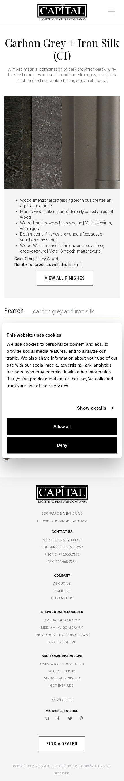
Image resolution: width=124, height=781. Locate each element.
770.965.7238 (69, 554)
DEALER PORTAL (62, 642)
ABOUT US (62, 584)
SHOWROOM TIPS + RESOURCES (62, 635)
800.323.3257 (72, 547)
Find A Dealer (62, 743)
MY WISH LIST (61, 700)
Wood (52, 259)
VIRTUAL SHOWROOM (62, 620)
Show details (91, 408)
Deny (62, 445)
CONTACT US (62, 598)
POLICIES (62, 591)
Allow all (62, 426)
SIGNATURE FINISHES (62, 678)
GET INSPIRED (62, 685)
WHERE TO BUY (62, 671)
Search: (15, 310)
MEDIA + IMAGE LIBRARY (62, 627)
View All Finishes (65, 278)
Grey (41, 259)
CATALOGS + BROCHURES (62, 664)
